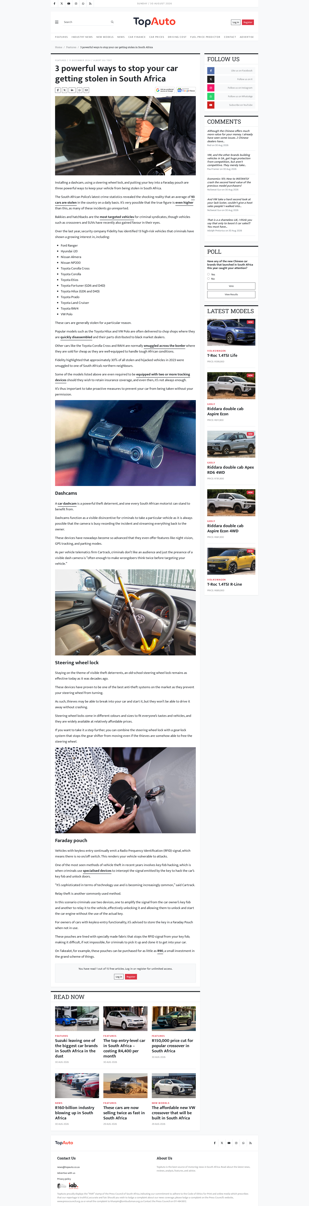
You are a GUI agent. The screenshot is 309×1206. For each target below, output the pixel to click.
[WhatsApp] (83, 3)
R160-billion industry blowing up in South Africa (74, 1113)
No (213, 278)
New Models (105, 37)
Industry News (82, 37)
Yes (213, 274)
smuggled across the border (164, 346)
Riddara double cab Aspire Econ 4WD (225, 528)
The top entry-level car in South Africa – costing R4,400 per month (124, 1048)
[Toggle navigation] (56, 22)
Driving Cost (177, 37)
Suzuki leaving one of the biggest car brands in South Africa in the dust (76, 1048)
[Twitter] (61, 3)
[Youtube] (68, 3)
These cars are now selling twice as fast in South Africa (124, 1113)
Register (248, 22)
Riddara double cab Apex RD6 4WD (230, 470)
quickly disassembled (76, 337)
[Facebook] (54, 3)
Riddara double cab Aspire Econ (225, 411)
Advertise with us (66, 1173)
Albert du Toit (102, 60)
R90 (160, 951)
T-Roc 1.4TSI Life (222, 355)
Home (58, 47)
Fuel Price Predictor (205, 37)
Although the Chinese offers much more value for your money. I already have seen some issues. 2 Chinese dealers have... (230, 136)
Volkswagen (216, 351)
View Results (231, 294)
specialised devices (97, 871)
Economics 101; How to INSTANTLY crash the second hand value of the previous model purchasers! (229, 182)
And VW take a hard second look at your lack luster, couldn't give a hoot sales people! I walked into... (229, 203)
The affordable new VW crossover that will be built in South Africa (173, 1113)
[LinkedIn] (90, 3)
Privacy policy (64, 1179)
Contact (230, 37)
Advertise (247, 37)
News (121, 37)
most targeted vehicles (117, 217)
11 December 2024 (80, 60)
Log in (236, 22)
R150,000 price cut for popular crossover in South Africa (172, 1046)
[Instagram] (75, 3)
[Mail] (86, 90)
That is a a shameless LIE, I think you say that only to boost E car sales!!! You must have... (229, 223)
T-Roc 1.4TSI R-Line (224, 584)
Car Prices (156, 37)
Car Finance (137, 37)
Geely (211, 404)
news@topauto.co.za (68, 1167)
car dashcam (67, 503)
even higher (184, 202)
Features (61, 37)
